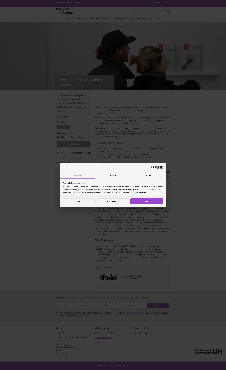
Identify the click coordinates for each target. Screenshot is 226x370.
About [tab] (148, 175)
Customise (111, 201)
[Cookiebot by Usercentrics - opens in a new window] (153, 167)
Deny (79, 201)
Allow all (146, 201)
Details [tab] (113, 175)
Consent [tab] (77, 175)
